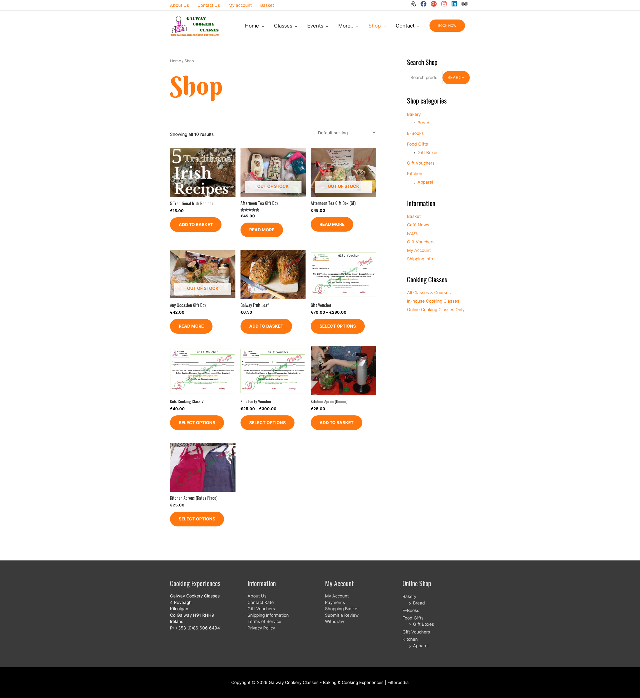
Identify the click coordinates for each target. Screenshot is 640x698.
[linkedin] (455, 4)
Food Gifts (417, 144)
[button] (447, 26)
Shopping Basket (342, 608)
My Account (419, 250)
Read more (261, 229)
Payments (335, 602)
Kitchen (414, 173)
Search (456, 77)
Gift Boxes (428, 152)
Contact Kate (261, 602)
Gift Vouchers (420, 163)
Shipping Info (420, 258)
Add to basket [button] (196, 224)
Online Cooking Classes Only (435, 309)
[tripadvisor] (465, 4)
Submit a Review (342, 615)
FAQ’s (412, 233)
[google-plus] (435, 4)
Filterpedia (398, 682)
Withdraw (334, 621)
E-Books (415, 133)
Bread (424, 122)
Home (175, 61)
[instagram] (445, 4)
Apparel (425, 182)
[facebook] (425, 4)
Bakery (414, 114)
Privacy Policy (261, 627)
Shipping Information (268, 615)
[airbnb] (414, 4)
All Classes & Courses (429, 292)
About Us (257, 595)
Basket (414, 216)
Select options (338, 326)
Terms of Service (264, 621)
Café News (418, 224)
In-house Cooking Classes (433, 301)
